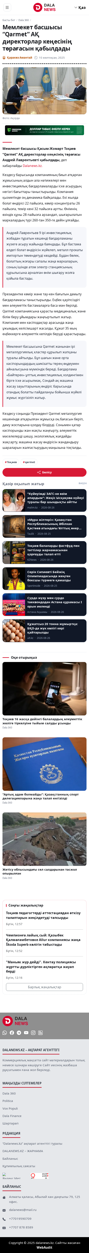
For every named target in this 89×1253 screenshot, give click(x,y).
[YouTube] (26, 1033)
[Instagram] (33, 1033)
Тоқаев (12, 462)
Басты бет (8, 20)
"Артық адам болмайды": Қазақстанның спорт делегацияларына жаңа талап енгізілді (40, 796)
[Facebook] (12, 1033)
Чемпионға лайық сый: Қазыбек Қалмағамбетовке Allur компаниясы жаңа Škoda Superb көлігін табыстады (43, 940)
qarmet (30, 462)
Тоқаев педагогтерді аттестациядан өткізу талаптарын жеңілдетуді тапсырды (43, 915)
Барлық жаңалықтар (44, 987)
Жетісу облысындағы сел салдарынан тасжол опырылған (39, 871)
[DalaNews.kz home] (44, 7)
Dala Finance (12, 1116)
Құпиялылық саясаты (18, 1166)
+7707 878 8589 (21, 1227)
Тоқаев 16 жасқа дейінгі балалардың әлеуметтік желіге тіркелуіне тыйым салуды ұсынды (42, 721)
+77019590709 (20, 1218)
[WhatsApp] (4, 1033)
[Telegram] (19, 1033)
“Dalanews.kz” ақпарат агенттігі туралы (32, 1143)
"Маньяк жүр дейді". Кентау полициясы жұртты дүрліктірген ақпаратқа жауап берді (41, 967)
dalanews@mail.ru (22, 1210)
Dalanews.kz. (32, 165)
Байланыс (10, 1158)
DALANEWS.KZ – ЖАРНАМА (22, 1151)
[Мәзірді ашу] (7, 7)
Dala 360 (23, 20)
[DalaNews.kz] (15, 1021)
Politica (7, 1101)
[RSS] (40, 1033)
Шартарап (10, 1123)
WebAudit (44, 1247)
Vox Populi (10, 1108)
